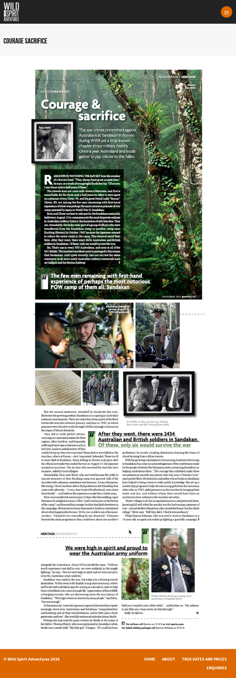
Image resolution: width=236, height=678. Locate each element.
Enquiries (217, 667)
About (168, 659)
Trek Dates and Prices (204, 659)
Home (149, 659)
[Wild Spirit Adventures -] (11, 11)
